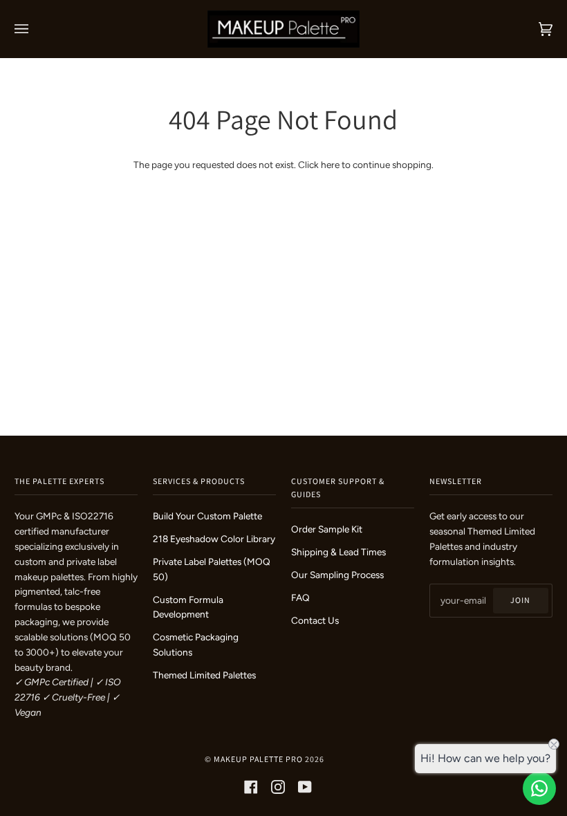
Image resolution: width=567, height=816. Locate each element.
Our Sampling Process (337, 574)
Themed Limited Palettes (204, 674)
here (330, 164)
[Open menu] (35, 29)
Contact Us (315, 620)
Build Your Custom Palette (207, 515)
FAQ (300, 597)
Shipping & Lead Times (338, 551)
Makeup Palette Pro (258, 759)
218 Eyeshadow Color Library (214, 538)
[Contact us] (539, 788)
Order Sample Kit (326, 529)
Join (520, 600)
